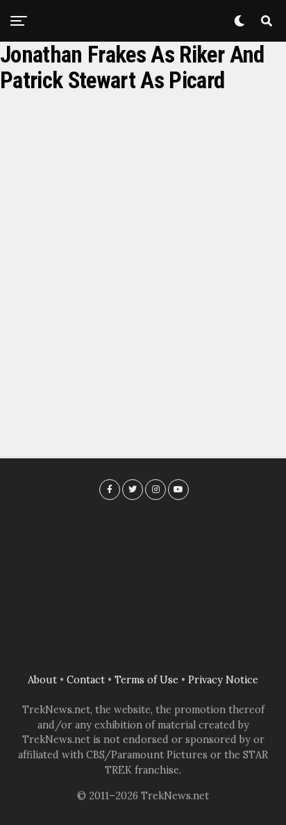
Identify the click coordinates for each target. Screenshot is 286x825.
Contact (86, 680)
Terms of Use (146, 680)
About (42, 680)
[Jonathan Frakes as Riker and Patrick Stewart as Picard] (143, 261)
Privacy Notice (223, 680)
